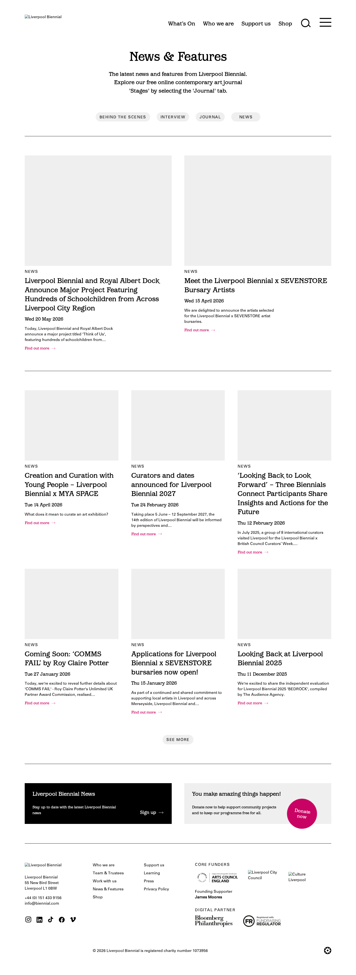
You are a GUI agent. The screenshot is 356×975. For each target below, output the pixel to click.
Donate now (302, 814)
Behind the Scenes (123, 117)
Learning (152, 873)
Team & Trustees (108, 873)
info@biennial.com (42, 904)
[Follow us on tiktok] (50, 920)
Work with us (104, 881)
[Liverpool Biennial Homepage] (43, 21)
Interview (173, 117)
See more (178, 740)
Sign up (148, 813)
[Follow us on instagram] (28, 920)
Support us (154, 865)
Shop (98, 897)
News (246, 117)
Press (149, 881)
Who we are (104, 865)
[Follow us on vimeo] (73, 920)
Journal (210, 117)
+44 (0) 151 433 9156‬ (43, 898)
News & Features (108, 889)
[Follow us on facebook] (61, 920)
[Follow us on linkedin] (39, 920)
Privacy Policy (156, 889)
